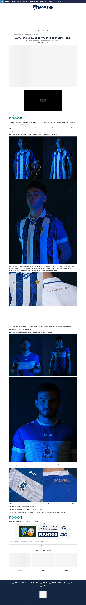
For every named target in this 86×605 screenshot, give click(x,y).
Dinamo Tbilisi (17, 541)
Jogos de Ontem (43, 1)
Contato (59, 1)
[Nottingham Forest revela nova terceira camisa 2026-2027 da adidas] (43, 560)
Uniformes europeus (44, 541)
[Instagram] (40, 30)
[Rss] (47, 30)
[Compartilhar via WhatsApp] (15, 118)
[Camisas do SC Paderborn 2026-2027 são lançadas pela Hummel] (66, 560)
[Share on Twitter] (42, 545)
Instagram (33, 509)
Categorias (24, 1)
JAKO (16, 124)
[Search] (85, 1)
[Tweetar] (13, 118)
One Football (36, 541)
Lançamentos (7, 1)
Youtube (40, 509)
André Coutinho (40, 42)
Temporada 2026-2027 (16, 1)
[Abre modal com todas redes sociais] (21, 118)
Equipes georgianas (24, 541)
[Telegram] (45, 30)
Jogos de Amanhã (51, 1)
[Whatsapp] (43, 30)
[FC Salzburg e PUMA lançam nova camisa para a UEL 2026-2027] (20, 560)
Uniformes (17, 34)
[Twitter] (38, 30)
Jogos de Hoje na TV (34, 1)
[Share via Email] (43, 545)
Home (2, 1)
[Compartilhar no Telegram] (18, 118)
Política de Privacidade (55, 600)
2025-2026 (11, 541)
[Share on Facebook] (41, 545)
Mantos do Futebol (12, 34)
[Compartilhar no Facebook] (10, 118)
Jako (31, 541)
